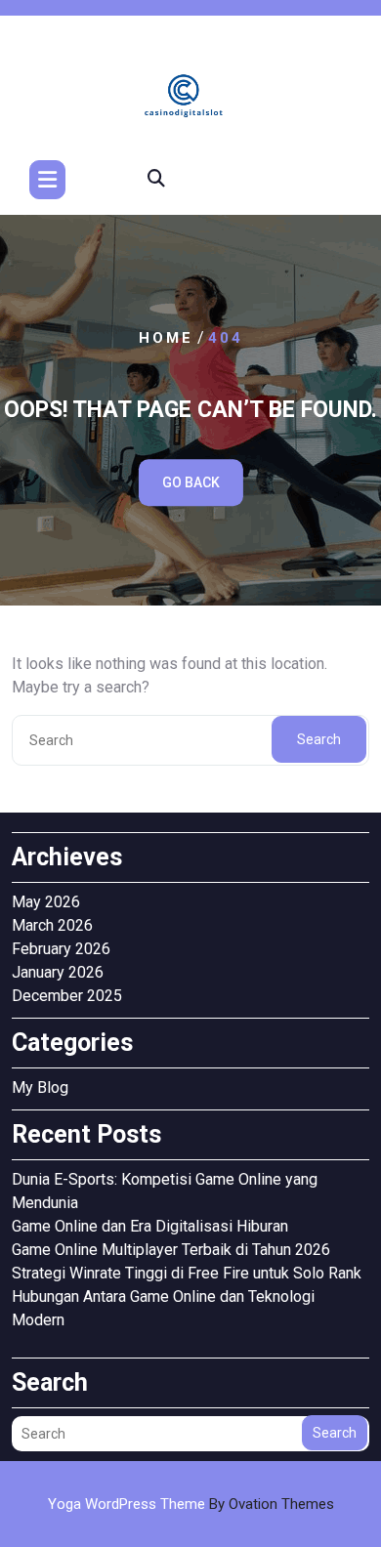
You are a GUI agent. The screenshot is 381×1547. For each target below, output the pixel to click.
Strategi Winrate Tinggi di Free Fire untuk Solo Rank (186, 1273)
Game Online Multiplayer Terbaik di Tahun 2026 (171, 1249)
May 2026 (46, 902)
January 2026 (58, 972)
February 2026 (61, 949)
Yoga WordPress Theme (191, 1504)
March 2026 (52, 925)
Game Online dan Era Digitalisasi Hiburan (150, 1226)
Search (319, 739)
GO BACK (191, 482)
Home (166, 338)
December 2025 (67, 995)
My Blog (40, 1087)
